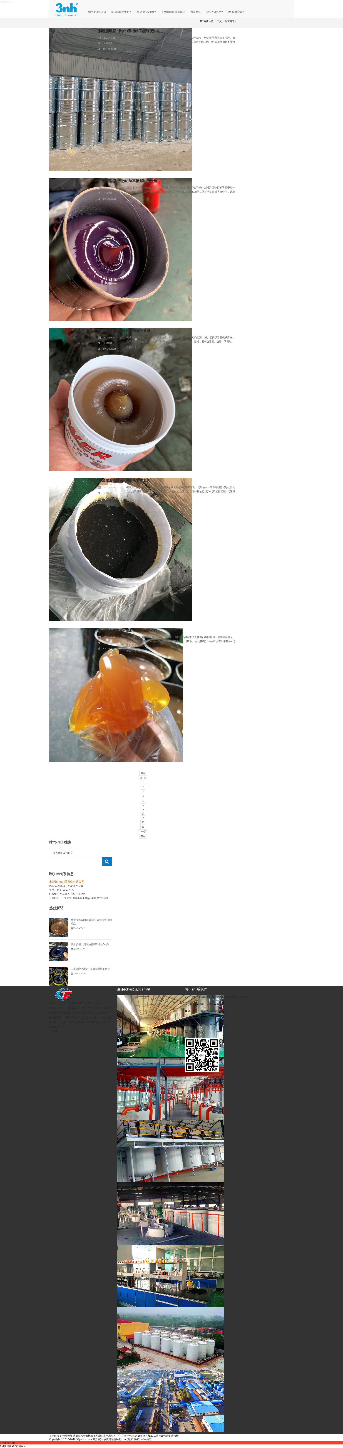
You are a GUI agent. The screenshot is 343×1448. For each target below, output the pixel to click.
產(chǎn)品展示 (145, 11)
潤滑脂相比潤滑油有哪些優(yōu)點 (90, 944)
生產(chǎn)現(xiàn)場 (173, 11)
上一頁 (143, 778)
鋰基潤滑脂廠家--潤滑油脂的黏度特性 (128, 630)
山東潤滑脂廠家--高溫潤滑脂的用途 (90, 968)
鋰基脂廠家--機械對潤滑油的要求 (124, 330)
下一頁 (143, 831)
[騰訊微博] (53, 1031)
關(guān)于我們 (120, 11)
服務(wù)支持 (214, 11)
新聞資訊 (195, 11)
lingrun (111, 48)
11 (143, 827)
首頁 (143, 773)
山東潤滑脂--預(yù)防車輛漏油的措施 (127, 180)
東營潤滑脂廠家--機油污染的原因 (124, 480)
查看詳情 (131, 51)
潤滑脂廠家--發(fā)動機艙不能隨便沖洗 (129, 30)
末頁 (143, 836)
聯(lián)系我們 (236, 11)
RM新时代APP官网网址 (13, 1446)
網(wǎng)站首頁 (97, 11)
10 (143, 822)
